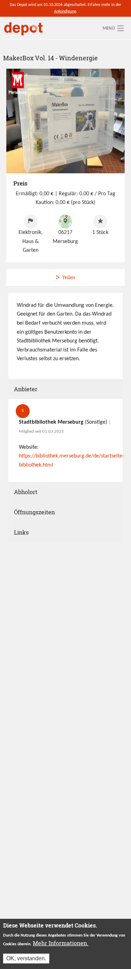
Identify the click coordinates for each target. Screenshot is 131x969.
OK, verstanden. (26, 958)
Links (21, 532)
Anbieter (25, 389)
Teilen (68, 277)
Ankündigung (65, 11)
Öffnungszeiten (34, 512)
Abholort (25, 491)
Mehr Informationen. (60, 943)
